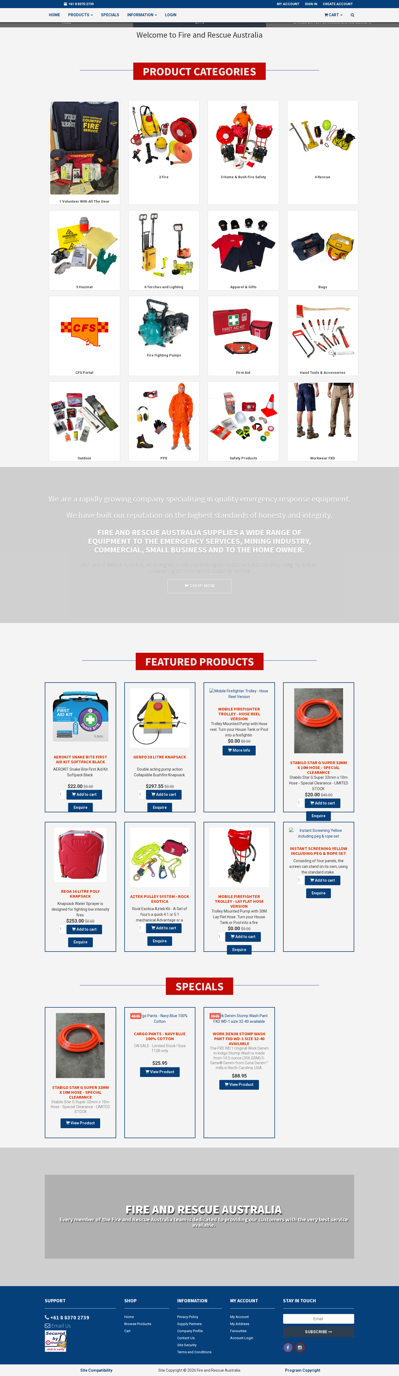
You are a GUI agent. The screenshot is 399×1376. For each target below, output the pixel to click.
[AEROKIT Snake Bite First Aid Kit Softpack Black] (80, 718)
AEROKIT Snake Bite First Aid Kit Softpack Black (80, 759)
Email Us (60, 1325)
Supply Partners (189, 1324)
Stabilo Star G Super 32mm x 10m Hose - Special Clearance (318, 767)
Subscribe (316, 1332)
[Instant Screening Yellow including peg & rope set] (319, 833)
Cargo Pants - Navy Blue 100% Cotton (160, 1036)
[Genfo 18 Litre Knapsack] (160, 718)
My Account (239, 1317)
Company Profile (190, 1331)
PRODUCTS (79, 15)
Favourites (238, 1331)
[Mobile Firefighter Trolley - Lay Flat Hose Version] (239, 857)
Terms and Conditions (194, 1352)
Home (54, 15)
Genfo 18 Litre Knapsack (159, 757)
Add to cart (86, 794)
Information (140, 15)
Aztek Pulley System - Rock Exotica (159, 899)
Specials (110, 15)
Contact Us (186, 1338)
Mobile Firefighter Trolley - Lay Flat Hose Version (239, 901)
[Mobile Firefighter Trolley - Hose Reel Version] (239, 694)
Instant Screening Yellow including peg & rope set (318, 851)
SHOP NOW (201, 586)
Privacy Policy (187, 1317)
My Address (239, 1324)
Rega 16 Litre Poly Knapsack (80, 893)
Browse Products (137, 1324)
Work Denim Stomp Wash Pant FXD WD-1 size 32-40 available (239, 1038)
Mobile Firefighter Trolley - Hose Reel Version (239, 713)
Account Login (241, 1338)
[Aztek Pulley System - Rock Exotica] (160, 857)
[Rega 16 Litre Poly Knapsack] (80, 855)
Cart (127, 1331)
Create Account (338, 4)
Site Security (187, 1345)
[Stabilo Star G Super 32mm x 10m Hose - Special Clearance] (319, 720)
